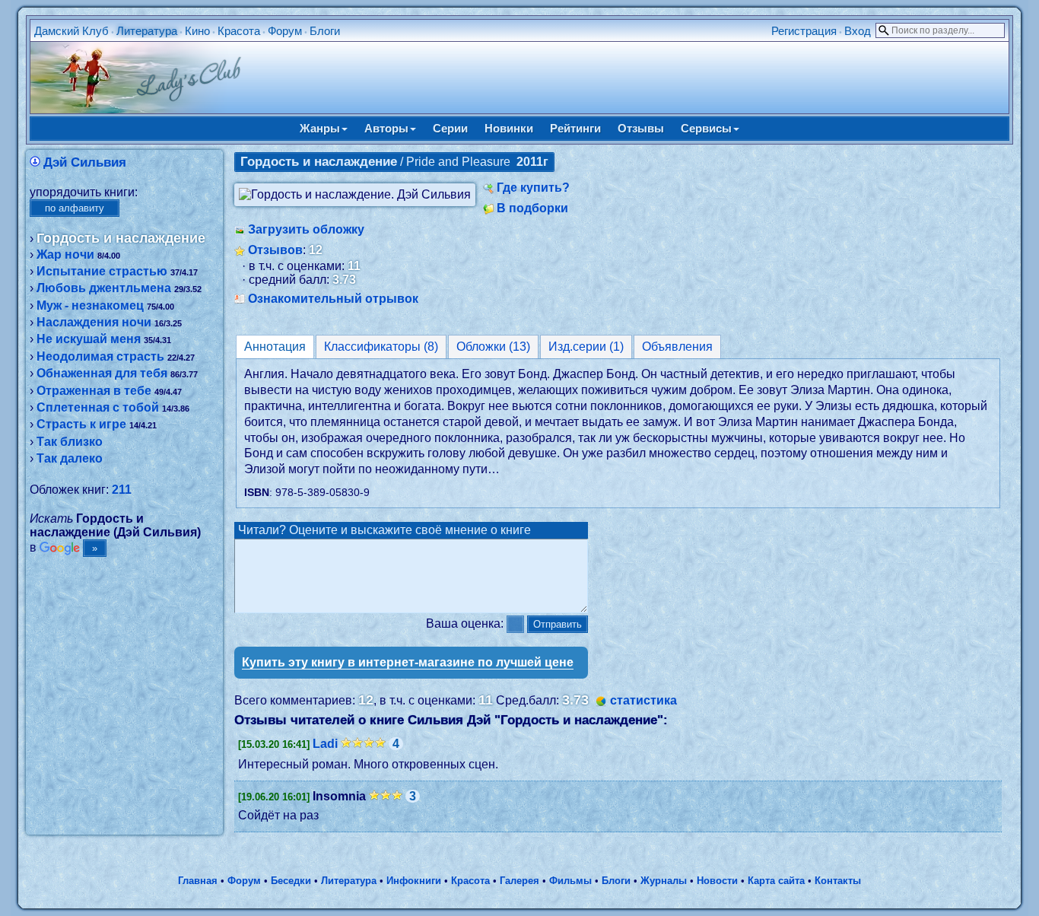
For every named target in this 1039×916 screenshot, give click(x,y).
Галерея (519, 880)
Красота (239, 30)
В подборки (532, 208)
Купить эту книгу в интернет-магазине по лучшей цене (408, 662)
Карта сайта (776, 880)
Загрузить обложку (306, 229)
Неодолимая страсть (100, 356)
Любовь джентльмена (104, 287)
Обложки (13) (493, 346)
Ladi (325, 743)
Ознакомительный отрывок (333, 298)
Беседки (291, 880)
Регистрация (804, 30)
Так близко (70, 441)
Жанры (320, 128)
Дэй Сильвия (84, 162)
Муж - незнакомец (90, 305)
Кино (197, 30)
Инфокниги (413, 880)
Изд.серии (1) (586, 346)
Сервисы (706, 128)
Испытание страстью (102, 271)
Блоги (325, 30)
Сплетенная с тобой (98, 407)
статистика (643, 700)
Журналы (663, 880)
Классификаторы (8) (381, 346)
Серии (450, 128)
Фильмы (570, 880)
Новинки (509, 128)
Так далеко (70, 458)
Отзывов (275, 249)
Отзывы (641, 128)
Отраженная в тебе (94, 390)
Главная (198, 880)
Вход (857, 30)
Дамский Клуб (71, 30)
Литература (146, 30)
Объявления (677, 346)
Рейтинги (575, 128)
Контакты (838, 880)
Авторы (386, 128)
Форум (285, 30)
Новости (717, 880)
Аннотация (275, 346)
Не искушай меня (89, 338)
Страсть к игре (81, 424)
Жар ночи (65, 254)
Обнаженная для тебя (102, 373)
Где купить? (533, 187)
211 (122, 489)
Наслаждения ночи (94, 322)
